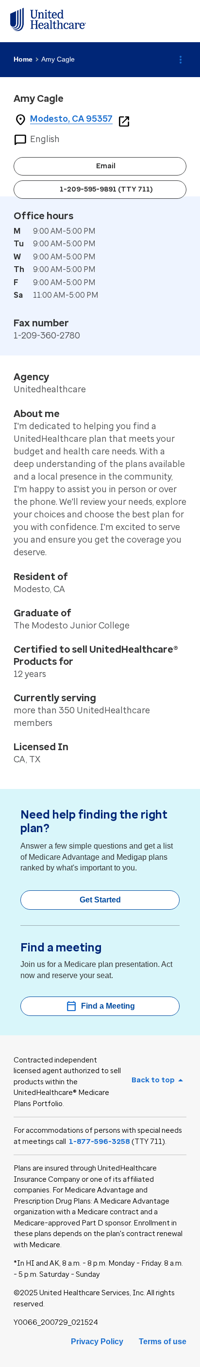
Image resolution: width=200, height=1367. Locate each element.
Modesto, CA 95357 (71, 118)
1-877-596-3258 (99, 1141)
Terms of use (162, 1341)
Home (23, 59)
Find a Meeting (100, 1006)
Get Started (100, 900)
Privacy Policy (97, 1341)
